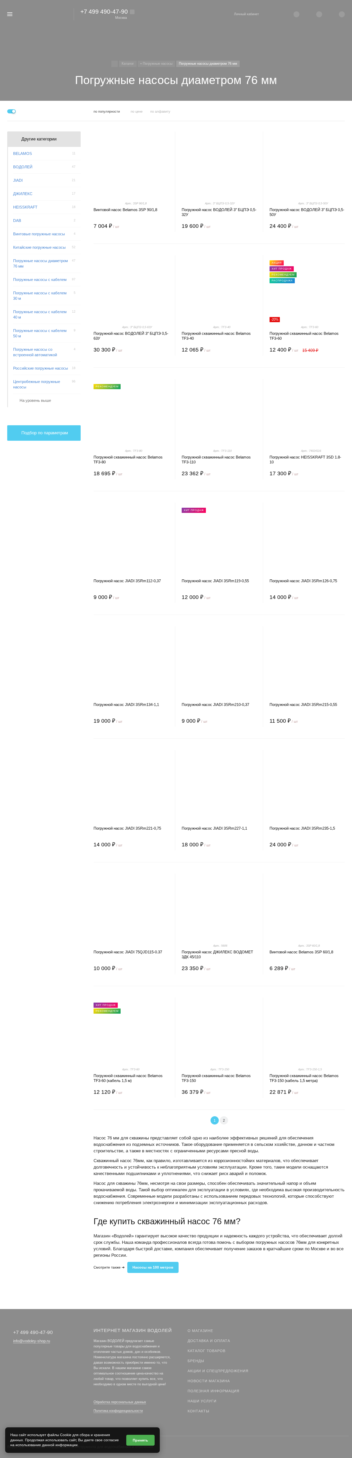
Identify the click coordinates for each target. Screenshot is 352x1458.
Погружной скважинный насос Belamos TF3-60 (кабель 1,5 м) (128, 1078)
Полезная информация (213, 1391)
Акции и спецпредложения (218, 1371)
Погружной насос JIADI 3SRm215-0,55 (303, 704)
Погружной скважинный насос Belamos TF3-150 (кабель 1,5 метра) (304, 1078)
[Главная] (114, 64)
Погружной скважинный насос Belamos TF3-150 (216, 1078)
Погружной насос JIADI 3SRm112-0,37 (127, 581)
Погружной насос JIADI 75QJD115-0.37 (128, 952)
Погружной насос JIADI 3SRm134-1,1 (126, 704)
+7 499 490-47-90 (104, 11)
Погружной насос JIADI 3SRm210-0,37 (215, 704)
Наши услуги (202, 1401)
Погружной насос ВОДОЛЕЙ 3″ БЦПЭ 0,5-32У (219, 212)
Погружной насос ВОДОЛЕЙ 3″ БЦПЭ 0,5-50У (307, 212)
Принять (140, 1440)
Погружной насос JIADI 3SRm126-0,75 (303, 581)
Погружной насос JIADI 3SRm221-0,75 (127, 828)
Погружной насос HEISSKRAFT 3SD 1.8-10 (305, 459)
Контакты (198, 1411)
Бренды (196, 1361)
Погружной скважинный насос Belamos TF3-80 (128, 459)
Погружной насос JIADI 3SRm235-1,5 (302, 828)
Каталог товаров (206, 1351)
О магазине (200, 1331)
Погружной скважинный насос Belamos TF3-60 (304, 335)
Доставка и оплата (209, 1341)
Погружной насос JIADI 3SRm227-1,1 (214, 828)
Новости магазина (209, 1381)
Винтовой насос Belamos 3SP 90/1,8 (125, 209)
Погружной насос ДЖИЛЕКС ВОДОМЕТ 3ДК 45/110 (217, 954)
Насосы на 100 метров (152, 1267)
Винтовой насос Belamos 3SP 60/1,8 (301, 952)
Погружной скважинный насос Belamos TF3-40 (216, 335)
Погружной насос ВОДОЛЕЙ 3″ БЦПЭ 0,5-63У (131, 335)
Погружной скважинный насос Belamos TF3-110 (216, 459)
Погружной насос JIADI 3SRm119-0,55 (215, 581)
